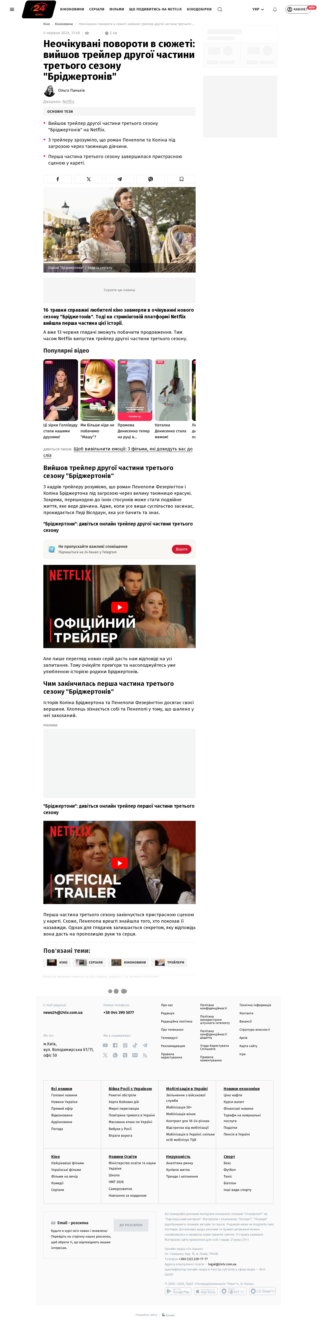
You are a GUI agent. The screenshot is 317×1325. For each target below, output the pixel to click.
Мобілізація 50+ (179, 1107)
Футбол (230, 1170)
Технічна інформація (255, 1005)
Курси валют (234, 1102)
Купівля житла (178, 1170)
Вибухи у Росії (120, 1129)
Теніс (228, 1176)
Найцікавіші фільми (67, 1163)
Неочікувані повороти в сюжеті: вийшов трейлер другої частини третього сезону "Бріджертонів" (137, 24)
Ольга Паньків (71, 91)
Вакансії (245, 1021)
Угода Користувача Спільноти (214, 1047)
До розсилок (131, 1225)
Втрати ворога (120, 1135)
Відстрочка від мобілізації (187, 1128)
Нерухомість (178, 1156)
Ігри (242, 1054)
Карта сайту (248, 1046)
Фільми (116, 9)
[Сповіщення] (274, 9)
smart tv (233, 1291)
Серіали (97, 9)
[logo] (39, 9)
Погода (57, 1129)
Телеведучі (169, 1038)
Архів (243, 1038)
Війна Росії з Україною (130, 1088)
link (105, 1045)
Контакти (246, 1013)
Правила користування (171, 1056)
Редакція (167, 1013)
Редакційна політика (176, 1021)
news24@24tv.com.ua (63, 1012)
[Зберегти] (181, 179)
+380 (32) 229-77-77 (193, 1259)
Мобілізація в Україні (187, 1088)
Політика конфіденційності (213, 1007)
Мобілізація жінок (181, 1114)
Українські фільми (66, 1170)
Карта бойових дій (124, 1102)
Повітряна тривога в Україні (132, 1115)
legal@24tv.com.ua (222, 1264)
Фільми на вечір (64, 1176)
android (178, 1291)
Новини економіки (242, 1088)
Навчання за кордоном (127, 1195)
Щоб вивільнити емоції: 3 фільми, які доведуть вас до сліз (118, 452)
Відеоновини (62, 1115)
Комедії (57, 1183)
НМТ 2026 (116, 1182)
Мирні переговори (124, 1108)
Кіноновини (72, 9)
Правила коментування (211, 1059)
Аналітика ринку (179, 1163)
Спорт (229, 1156)
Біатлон (230, 1183)
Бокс (227, 1163)
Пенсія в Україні (237, 1134)
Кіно (47, 24)
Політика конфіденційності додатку (213, 1034)
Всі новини (61, 1088)
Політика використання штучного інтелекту (215, 1020)
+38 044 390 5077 (119, 1012)
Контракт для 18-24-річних (187, 1121)
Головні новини (64, 1095)
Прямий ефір (62, 1108)
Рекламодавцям (173, 1046)
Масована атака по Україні (130, 1122)
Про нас (167, 1005)
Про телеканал (172, 1029)
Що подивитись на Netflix (155, 9)
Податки (230, 1128)
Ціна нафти (233, 1095)
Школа (114, 1175)
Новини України (64, 1102)
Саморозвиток (120, 1189)
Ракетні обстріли (122, 1095)
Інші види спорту (237, 1190)
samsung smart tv (262, 1291)
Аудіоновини (61, 1122)
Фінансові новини (238, 1108)
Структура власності (254, 1029)
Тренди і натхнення (182, 1176)
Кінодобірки (199, 9)
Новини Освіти (123, 1156)
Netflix (68, 101)
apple (205, 1291)
